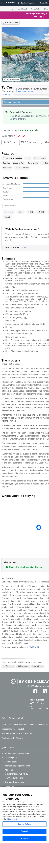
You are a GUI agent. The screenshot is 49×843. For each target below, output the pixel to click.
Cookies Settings (24, 824)
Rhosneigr (34, 647)
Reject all (24, 831)
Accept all (24, 838)
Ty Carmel (10, 87)
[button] (5, 54)
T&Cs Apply (39, 16)
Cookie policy (13, 819)
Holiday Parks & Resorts (19, 9)
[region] (24, 815)
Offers (46, 9)
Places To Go (35, 9)
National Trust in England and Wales (25, 567)
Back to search (11, 22)
